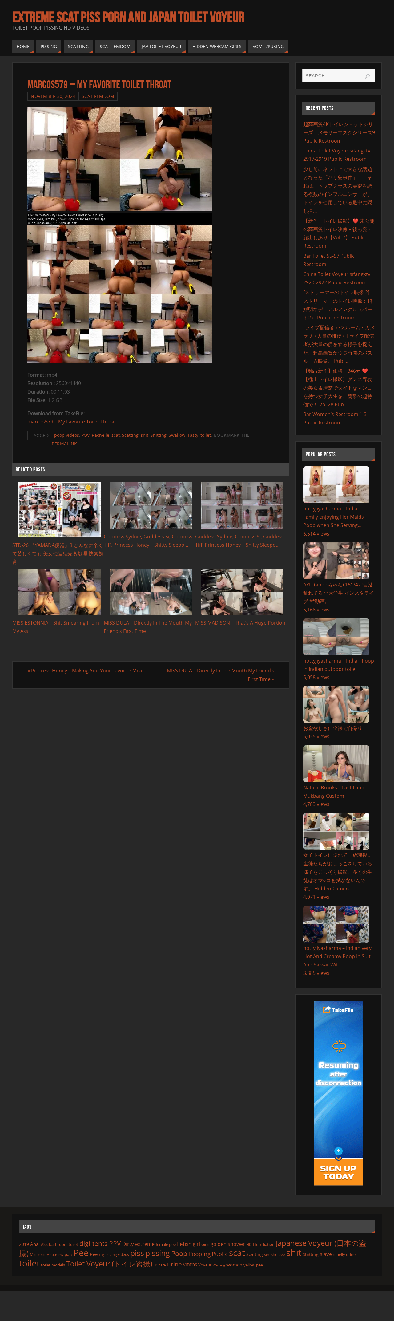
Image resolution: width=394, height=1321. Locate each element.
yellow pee (253, 1265)
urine (174, 1264)
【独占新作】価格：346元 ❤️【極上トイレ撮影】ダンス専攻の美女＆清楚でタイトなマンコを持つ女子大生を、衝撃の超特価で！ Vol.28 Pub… (337, 387)
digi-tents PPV (100, 1243)
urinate (160, 1264)
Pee (81, 1252)
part (68, 1254)
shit (144, 435)
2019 (24, 1244)
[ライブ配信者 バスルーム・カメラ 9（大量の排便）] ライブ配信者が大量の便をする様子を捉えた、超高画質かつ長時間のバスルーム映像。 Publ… (339, 344)
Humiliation (264, 1244)
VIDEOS (190, 1265)
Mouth (51, 1254)
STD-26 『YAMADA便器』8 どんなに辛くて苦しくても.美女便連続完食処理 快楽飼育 (57, 553)
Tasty (192, 435)
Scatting (130, 435)
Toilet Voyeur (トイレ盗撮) (109, 1264)
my (60, 1254)
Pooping (199, 1254)
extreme (145, 1244)
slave (326, 1254)
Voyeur (204, 1265)
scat (115, 435)
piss (137, 1253)
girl (196, 1244)
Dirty (128, 1243)
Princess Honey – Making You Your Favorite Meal (85, 670)
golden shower (228, 1244)
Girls (205, 1244)
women (234, 1265)
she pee (278, 1254)
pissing (157, 1253)
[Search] (367, 76)
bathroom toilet (63, 1244)
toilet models (53, 1265)
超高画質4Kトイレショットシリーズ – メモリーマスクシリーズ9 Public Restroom (339, 132)
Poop (179, 1253)
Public (220, 1254)
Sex (267, 1255)
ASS (44, 1244)
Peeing (97, 1254)
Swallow (177, 435)
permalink (64, 444)
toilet (205, 435)
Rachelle (100, 435)
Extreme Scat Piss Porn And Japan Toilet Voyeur (128, 17)
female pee (166, 1244)
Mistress (37, 1254)
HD (249, 1244)
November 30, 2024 (53, 96)
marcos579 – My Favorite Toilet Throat (71, 421)
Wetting (219, 1265)
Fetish (184, 1243)
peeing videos (117, 1254)
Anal (35, 1244)
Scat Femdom (98, 96)
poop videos (66, 435)
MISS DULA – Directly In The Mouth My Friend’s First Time (220, 674)
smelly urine (344, 1254)
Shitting (159, 435)
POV (85, 435)
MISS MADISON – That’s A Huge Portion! (241, 622)
